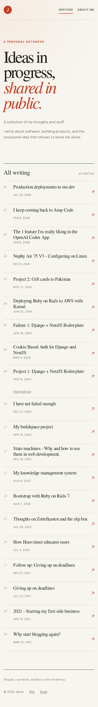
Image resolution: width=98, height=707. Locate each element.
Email (43, 692)
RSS (32, 692)
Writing (66, 9)
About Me (85, 9)
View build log (22, 391)
